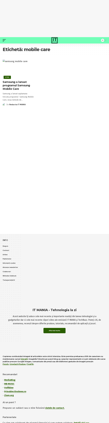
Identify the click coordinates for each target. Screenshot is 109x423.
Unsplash (14, 364)
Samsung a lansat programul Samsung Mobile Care (16, 85)
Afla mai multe (54, 331)
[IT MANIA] (54, 40)
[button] (5, 40)
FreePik (30, 364)
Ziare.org (9, 395)
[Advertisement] (54, 18)
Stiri (7, 77)
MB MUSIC (9, 383)
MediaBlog (9, 380)
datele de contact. (54, 408)
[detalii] (24, 359)
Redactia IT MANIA (17, 104)
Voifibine (8, 387)
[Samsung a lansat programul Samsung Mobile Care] (18, 69)
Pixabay (22, 364)
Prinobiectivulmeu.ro (15, 391)
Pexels (6, 364)
